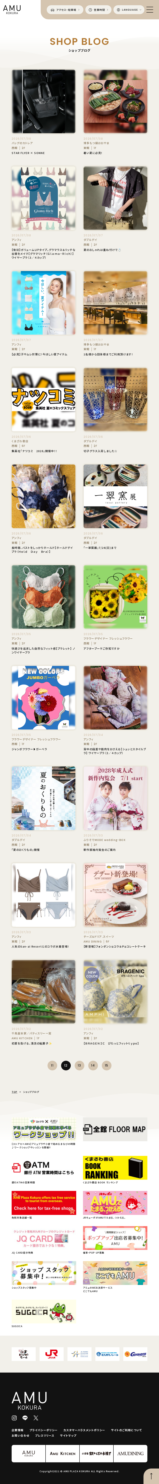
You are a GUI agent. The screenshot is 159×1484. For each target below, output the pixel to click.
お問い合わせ (20, 1435)
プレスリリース (44, 1435)
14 (93, 1065)
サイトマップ (68, 1435)
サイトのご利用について (126, 1430)
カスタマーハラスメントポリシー (84, 1430)
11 (52, 1065)
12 (66, 1065)
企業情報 (18, 1430)
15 (106, 1065)
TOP (14, 1091)
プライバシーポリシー (43, 1430)
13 (79, 1065)
